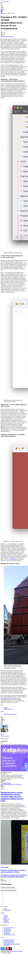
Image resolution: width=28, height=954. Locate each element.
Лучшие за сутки (5, 887)
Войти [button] (2, 9)
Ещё (5, 880)
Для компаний (7, 930)
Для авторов (7, 929)
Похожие (12, 887)
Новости (6, 916)
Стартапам (6, 945)
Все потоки (6, 1)
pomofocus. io (14, 559)
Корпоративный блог (9, 939)
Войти (5, 908)
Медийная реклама (9, 941)
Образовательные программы (11, 944)
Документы (7, 931)
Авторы (6, 921)
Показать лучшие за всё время (8, 890)
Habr (9, 952)
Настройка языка (5, 951)
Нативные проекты (9, 942)
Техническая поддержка (16, 951)
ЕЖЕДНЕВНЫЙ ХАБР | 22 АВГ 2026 (11, 784)
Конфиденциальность (9, 934)
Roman (2, 13)
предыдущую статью (8, 698)
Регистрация (7, 910)
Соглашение (7, 933)
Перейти (3, 780)
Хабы (5, 918)
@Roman (6, 736)
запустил (18, 805)
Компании (6, 919)
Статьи (5, 915)
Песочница (7, 922)
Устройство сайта (8, 927)
